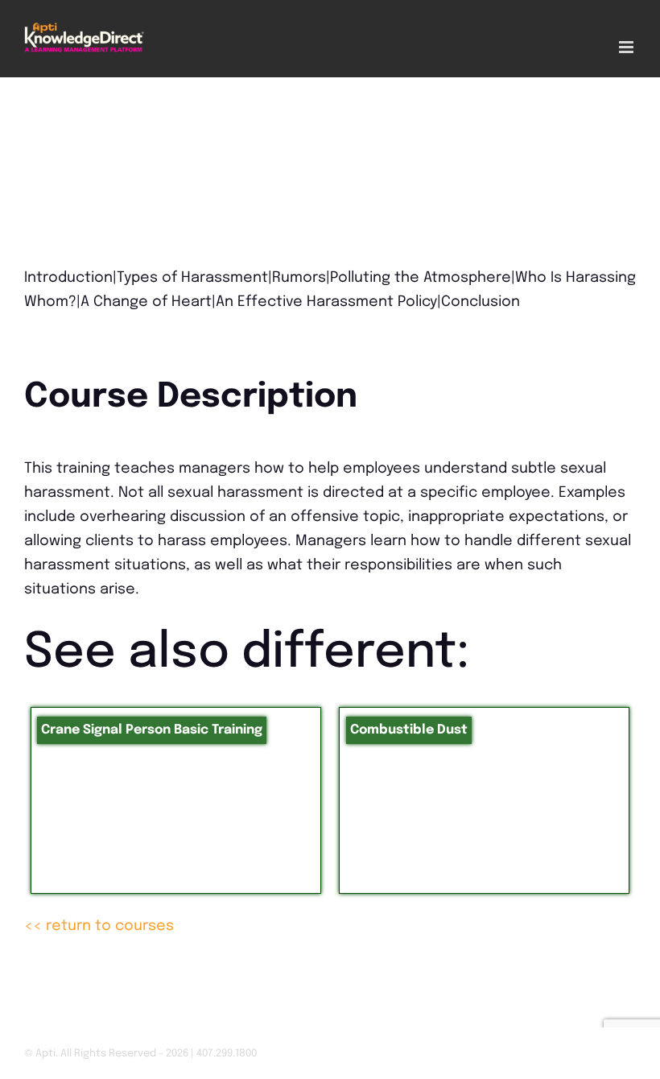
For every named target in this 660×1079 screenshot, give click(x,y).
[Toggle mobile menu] (627, 47)
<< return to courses (99, 926)
